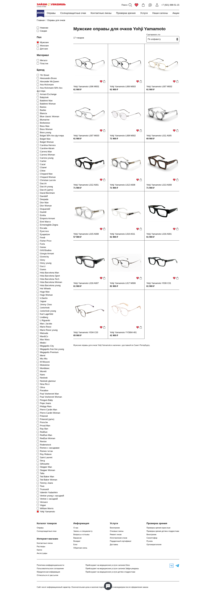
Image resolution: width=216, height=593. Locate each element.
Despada (44, 199)
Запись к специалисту (82, 531)
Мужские (44, 42)
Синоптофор (151, 538)
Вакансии (77, 538)
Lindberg (44, 317)
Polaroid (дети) (47, 419)
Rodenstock (45, 445)
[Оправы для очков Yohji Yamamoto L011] (162, 114)
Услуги (144, 13)
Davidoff (44, 196)
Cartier (43, 161)
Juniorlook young (48, 311)
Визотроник (115, 528)
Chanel (43, 167)
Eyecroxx (44, 231)
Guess (43, 269)
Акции (175, 13)
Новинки (44, 28)
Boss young (45, 132)
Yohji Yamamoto (47, 511)
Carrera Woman (47, 155)
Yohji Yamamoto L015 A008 (86, 234)
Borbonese (45, 123)
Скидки (43, 31)
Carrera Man (46, 151)
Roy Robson (46, 454)
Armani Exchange (48, 94)
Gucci (43, 266)
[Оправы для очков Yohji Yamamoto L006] (89, 65)
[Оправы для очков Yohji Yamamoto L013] (162, 163)
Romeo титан (46, 451)
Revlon (43, 441)
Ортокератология (153, 545)
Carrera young (46, 158)
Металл (43, 60)
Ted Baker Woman (48, 480)
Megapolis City (47, 346)
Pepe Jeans (45, 403)
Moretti (43, 371)
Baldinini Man (46, 100)
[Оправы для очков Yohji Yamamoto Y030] (162, 261)
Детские (44, 49)
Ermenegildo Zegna (49, 225)
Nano (42, 374)
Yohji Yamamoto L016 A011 (122, 234)
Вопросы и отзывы (81, 535)
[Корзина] (143, 5)
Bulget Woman (47, 142)
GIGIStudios (46, 250)
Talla (42, 473)
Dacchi (43, 183)
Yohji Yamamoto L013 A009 (159, 185)
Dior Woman (46, 206)
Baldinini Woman (48, 104)
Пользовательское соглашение (50, 569)
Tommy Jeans (46, 483)
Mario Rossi (45, 327)
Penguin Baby (46, 400)
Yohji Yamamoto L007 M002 (159, 86)
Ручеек (149, 541)
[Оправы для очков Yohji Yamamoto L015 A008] (89, 212)
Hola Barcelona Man (49, 273)
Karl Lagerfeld (46, 314)
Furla (42, 244)
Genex (43, 247)
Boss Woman (46, 129)
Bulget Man (45, 139)
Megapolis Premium (49, 352)
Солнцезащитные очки (73, 13)
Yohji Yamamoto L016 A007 (86, 283)
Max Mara (44, 339)
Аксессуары (42, 553)
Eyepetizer (45, 234)
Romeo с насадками (50, 448)
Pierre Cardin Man (48, 409)
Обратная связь (80, 548)
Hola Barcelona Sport (50, 276)
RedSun (43, 432)
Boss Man (44, 126)
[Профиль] (157, 5)
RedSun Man (46, 435)
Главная (41, 20)
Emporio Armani (47, 218)
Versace (44, 502)
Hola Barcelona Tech (49, 279)
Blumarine (44, 120)
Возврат (76, 541)
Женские (44, 45)
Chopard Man (46, 174)
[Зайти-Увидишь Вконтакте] (171, 566)
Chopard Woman (48, 177)
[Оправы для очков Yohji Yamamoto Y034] (89, 311)
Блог (75, 545)
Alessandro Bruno (48, 78)
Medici (43, 343)
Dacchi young (46, 186)
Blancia (43, 113)
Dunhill (43, 212)
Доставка (114, 545)
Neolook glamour (48, 381)
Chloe (42, 171)
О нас (75, 528)
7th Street (44, 75)
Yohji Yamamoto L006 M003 (123, 86)
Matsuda (44, 333)
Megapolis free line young (52, 349)
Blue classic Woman (49, 116)
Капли (39, 550)
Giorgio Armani (47, 253)
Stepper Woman (47, 470)
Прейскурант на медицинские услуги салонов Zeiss (108, 565)
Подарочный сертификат (120, 541)
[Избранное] (136, 5)
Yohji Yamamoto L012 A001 (86, 185)
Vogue (43, 505)
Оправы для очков (56, 20)
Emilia (43, 215)
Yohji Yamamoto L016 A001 (159, 234)
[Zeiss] (40, 13)
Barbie (43, 110)
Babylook (44, 97)
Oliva (42, 387)
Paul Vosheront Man (49, 394)
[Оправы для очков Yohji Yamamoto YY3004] (126, 311)
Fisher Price (45, 241)
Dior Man (44, 202)
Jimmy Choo (46, 304)
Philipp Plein (46, 406)
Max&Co (44, 336)
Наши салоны (160, 13)
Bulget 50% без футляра (52, 135)
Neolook (44, 378)
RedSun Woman (47, 438)
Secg (42, 460)
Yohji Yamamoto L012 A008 (122, 185)
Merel (42, 355)
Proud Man (45, 425)
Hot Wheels (45, 288)
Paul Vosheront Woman (51, 397)
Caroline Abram (47, 148)
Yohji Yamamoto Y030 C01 (158, 283)
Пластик (44, 63)
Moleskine (45, 365)
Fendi (42, 237)
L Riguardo (45, 320)
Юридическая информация (48, 572)
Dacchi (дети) (46, 190)
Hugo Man (45, 292)
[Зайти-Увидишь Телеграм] (176, 566)
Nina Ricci (45, 384)
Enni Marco (45, 222)
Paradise (44, 390)
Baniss (43, 107)
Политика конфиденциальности (50, 565)
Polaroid (44, 416)
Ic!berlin (44, 298)
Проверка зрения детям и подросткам (162, 531)
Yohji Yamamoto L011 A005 (159, 135)
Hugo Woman (46, 295)
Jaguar (43, 301)
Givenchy (44, 257)
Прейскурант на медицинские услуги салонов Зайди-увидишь (112, 569)
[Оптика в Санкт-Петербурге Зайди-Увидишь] (51, 5)
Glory (42, 260)
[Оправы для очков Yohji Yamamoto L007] (162, 65)
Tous (42, 486)
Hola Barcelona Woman (51, 282)
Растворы (41, 547)
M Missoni (45, 362)
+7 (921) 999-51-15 (170, 5)
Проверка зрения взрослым (158, 528)
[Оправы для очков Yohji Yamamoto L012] (89, 163)
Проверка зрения (126, 13)
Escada (43, 228)
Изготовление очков (118, 538)
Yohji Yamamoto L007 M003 (86, 135)
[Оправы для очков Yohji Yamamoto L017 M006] (126, 261)
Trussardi (44, 489)
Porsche (44, 422)
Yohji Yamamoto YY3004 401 (123, 332)
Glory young (45, 263)
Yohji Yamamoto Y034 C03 (85, 332)
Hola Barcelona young (50, 285)
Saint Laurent (46, 457)
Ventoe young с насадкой (52, 496)
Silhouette (44, 464)
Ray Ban (44, 429)
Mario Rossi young (49, 330)
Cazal (42, 164)
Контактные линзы (101, 13)
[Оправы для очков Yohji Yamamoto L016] (126, 212)
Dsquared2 (45, 209)
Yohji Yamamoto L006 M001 (86, 86)
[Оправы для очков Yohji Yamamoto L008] (126, 114)
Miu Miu (43, 358)
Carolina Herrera (48, 145)
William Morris (47, 508)
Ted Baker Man (47, 476)
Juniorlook (45, 307)
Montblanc (45, 368)
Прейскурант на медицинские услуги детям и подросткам (110, 572)
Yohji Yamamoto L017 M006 (123, 283)
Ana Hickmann (47, 84)
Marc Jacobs (46, 323)
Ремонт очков (116, 535)
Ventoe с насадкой (49, 499)
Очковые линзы (117, 531)
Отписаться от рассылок (47, 575)
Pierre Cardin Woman (50, 413)
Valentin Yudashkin (49, 492)
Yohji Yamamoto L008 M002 (123, 135)
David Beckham (47, 193)
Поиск (124, 5)
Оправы (51, 13)
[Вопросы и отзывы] (150, 5)
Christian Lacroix (48, 180)
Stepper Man (46, 467)
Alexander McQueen (49, 81)
